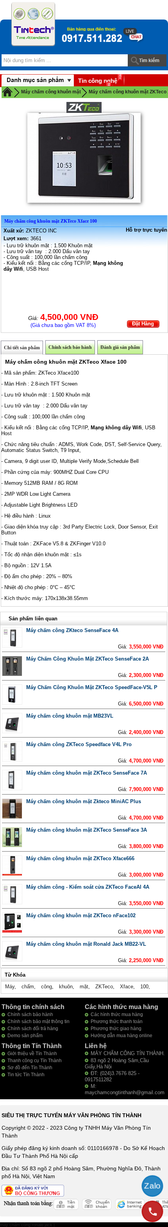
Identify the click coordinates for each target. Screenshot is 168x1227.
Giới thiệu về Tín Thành (32, 1053)
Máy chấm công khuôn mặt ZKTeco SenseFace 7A (86, 773)
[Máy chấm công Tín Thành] (33, 23)
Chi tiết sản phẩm (22, 347)
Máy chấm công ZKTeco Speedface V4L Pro (79, 744)
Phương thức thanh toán (117, 1021)
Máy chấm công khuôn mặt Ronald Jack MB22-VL (86, 944)
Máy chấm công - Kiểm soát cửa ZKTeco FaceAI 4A (87, 887)
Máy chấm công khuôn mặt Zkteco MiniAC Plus (83, 801)
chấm (27, 986)
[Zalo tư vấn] (152, 1186)
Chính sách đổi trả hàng (32, 1028)
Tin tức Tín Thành (26, 1074)
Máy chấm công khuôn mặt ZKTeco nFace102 (81, 915)
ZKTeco (104, 986)
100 (144, 986)
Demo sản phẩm (25, 1035)
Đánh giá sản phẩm (120, 347)
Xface (126, 986)
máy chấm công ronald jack (27, 1224)
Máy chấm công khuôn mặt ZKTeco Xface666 (80, 858)
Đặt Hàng (143, 324)
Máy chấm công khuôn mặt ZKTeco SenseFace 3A (86, 830)
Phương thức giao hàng (116, 1028)
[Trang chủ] (7, 91)
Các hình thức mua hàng (117, 1014)
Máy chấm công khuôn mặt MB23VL (69, 716)
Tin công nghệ (97, 80)
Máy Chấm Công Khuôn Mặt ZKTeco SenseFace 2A (87, 659)
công (46, 986)
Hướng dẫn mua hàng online (121, 1035)
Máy (9, 986)
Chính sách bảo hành (70, 347)
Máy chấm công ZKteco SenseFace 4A (72, 630)
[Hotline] (152, 1211)
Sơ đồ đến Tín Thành (29, 1067)
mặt (84, 986)
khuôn (66, 986)
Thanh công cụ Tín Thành (34, 1060)
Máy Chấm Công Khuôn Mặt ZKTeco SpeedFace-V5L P (91, 687)
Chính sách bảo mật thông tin (38, 1021)
